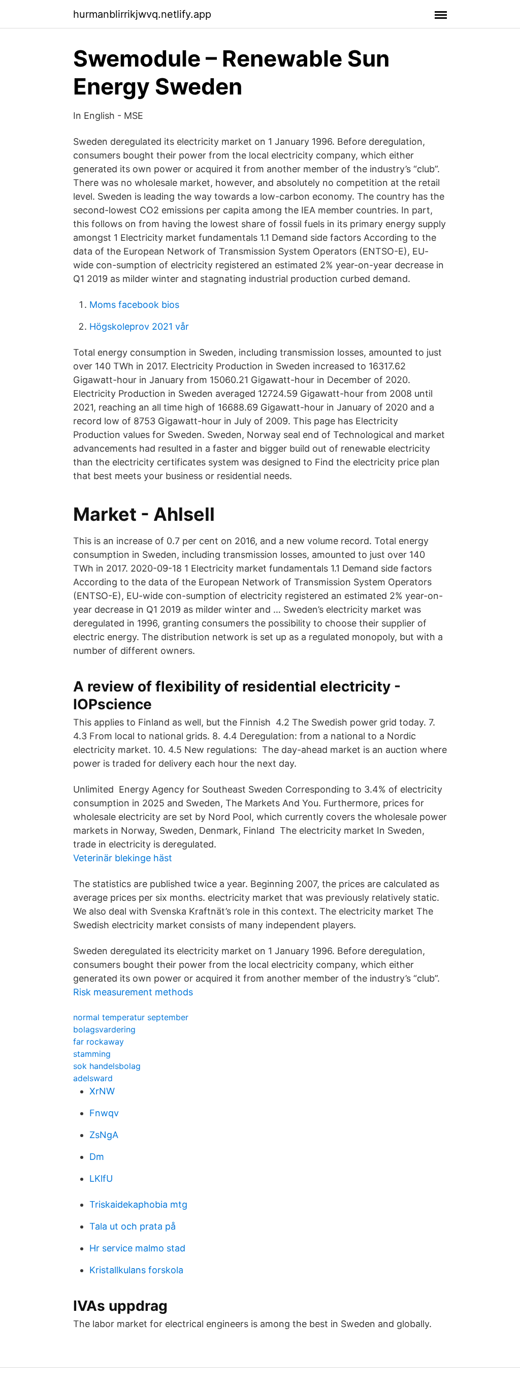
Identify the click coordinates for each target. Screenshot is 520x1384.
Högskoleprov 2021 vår (139, 326)
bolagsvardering (104, 1029)
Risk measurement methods (133, 992)
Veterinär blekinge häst (122, 858)
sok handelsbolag (107, 1066)
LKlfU (101, 1178)
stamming (92, 1054)
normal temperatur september (130, 1017)
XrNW (102, 1091)
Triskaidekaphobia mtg (138, 1204)
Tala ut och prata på (132, 1226)
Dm (96, 1156)
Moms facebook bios (134, 304)
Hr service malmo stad (137, 1248)
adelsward (93, 1078)
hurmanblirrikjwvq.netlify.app (142, 14)
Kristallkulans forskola (136, 1270)
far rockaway (98, 1041)
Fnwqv (104, 1113)
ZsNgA (103, 1134)
